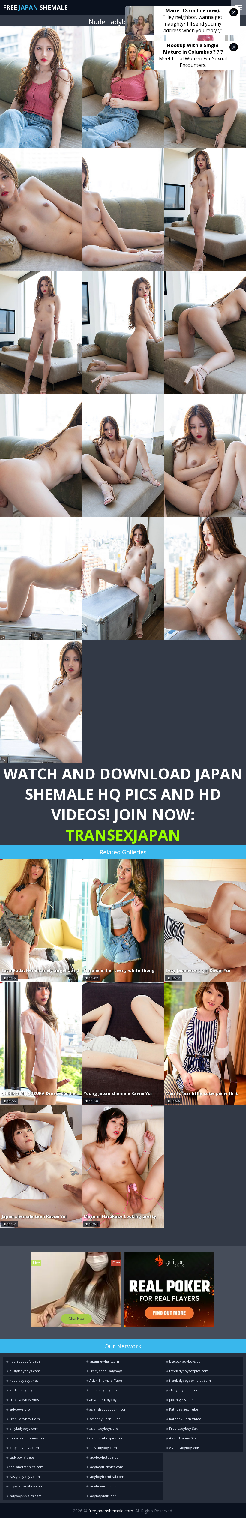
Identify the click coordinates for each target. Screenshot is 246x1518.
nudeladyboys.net (23, 1380)
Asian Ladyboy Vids (184, 1447)
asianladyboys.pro (103, 1428)
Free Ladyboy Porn (24, 1419)
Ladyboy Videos (21, 1457)
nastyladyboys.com (24, 1476)
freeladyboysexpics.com (188, 1371)
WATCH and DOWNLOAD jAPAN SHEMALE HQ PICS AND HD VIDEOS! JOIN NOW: (123, 804)
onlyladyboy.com (102, 1447)
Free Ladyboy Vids (23, 1399)
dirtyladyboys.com (23, 1447)
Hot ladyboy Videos (24, 1361)
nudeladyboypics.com (106, 1390)
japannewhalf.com (103, 1361)
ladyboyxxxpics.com (25, 1495)
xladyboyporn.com (184, 1390)
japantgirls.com (181, 1399)
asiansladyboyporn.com (108, 1409)
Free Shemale (35, 7)
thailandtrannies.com (26, 1467)
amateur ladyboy (102, 1399)
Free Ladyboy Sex (183, 1428)
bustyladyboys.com (24, 1371)
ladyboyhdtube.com (105, 1457)
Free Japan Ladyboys (105, 1371)
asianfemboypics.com (106, 1438)
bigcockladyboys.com (186, 1361)
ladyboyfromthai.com (106, 1476)
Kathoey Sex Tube (183, 1409)
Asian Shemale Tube (105, 1380)
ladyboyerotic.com (104, 1486)
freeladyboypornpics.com (189, 1380)
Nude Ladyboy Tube (25, 1390)
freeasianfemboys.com (27, 1438)
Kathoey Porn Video (184, 1419)
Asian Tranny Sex (182, 1438)
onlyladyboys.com (23, 1428)
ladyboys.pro (19, 1409)
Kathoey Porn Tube (104, 1419)
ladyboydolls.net (102, 1495)
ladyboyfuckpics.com (105, 1467)
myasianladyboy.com (25, 1486)
